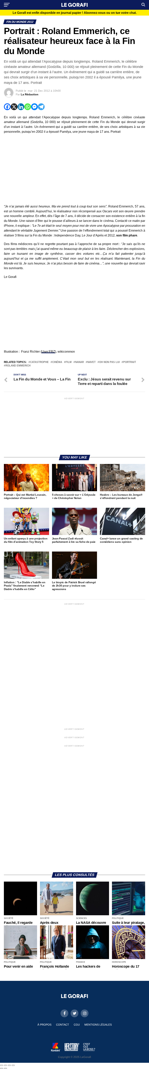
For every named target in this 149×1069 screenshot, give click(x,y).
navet (91, 362)
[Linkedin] (20, 106)
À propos (44, 1024)
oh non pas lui (109, 362)
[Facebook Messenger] (34, 106)
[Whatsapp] (27, 106)
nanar (79, 362)
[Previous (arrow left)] (1, 1068)
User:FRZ (48, 351)
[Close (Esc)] (1, 1065)
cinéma (57, 362)
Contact (62, 1024)
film (69, 362)
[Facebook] (7, 106)
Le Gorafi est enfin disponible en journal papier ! (75, 12)
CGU (77, 1024)
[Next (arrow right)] (5, 1068)
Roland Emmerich (17, 366)
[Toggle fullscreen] (9, 1065)
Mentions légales (98, 1024)
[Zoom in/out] (13, 1065)
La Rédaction (29, 94)
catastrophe (39, 362)
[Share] (5, 1065)
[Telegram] (41, 106)
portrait (129, 362)
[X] (14, 106)
